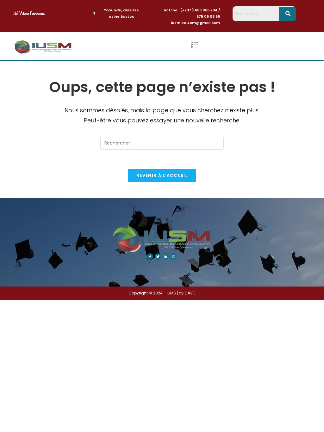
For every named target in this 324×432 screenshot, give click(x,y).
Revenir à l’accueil (162, 175)
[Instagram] (174, 256)
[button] (194, 45)
